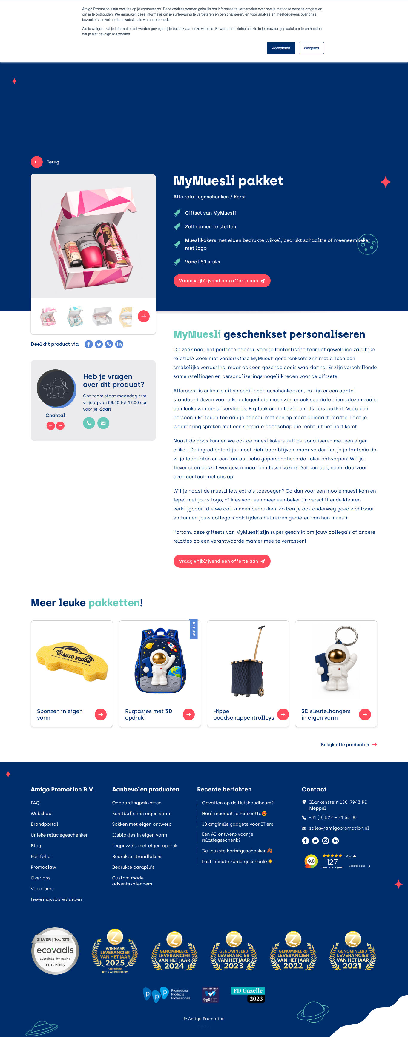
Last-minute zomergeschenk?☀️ (237, 861)
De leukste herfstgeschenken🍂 (237, 851)
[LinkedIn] (119, 344)
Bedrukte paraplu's (133, 867)
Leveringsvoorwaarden (56, 899)
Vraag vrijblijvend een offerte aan (218, 280)
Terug (53, 162)
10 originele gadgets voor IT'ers (237, 824)
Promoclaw (43, 867)
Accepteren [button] (281, 47)
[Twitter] (99, 344)
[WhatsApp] (109, 344)
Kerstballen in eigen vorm (141, 813)
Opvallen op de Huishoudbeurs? (238, 802)
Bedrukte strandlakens (137, 856)
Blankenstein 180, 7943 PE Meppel (338, 805)
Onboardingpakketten (136, 802)
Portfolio (40, 856)
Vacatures (42, 888)
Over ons (40, 878)
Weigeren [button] (311, 47)
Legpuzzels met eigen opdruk (144, 845)
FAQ (35, 802)
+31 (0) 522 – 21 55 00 (333, 817)
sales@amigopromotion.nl (339, 828)
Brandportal (44, 824)
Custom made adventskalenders (132, 881)
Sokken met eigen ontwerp (141, 824)
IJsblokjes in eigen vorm (139, 835)
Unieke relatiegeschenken (60, 835)
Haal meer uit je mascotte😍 (234, 813)
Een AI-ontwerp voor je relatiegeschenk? (227, 837)
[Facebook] (89, 344)
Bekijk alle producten (345, 744)
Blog (36, 845)
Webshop (41, 813)
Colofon (204, 1026)
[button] (49, 316)
